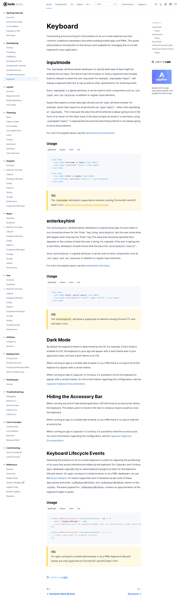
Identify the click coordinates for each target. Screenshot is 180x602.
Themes (9, 139)
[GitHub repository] (175, 4)
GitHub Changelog (14, 482)
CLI (71, 4)
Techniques (12, 379)
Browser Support (13, 491)
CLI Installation (12, 26)
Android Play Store (14, 363)
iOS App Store (12, 358)
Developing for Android (15, 65)
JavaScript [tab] (52, 149)
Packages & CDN (13, 31)
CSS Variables (11, 126)
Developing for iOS (14, 61)
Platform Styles (12, 121)
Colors (9, 135)
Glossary (9, 469)
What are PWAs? (13, 440)
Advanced (10, 148)
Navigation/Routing (14, 179)
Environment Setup (14, 22)
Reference (11, 464)
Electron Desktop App (15, 372)
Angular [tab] (62, 149)
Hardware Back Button (15, 74)
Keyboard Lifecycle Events (163, 49)
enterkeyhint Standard (98, 265)
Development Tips (13, 70)
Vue (8, 275)
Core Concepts (13, 422)
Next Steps (10, 35)
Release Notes (12, 478)
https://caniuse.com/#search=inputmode (86, 204)
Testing (9, 192)
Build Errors (11, 401)
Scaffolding (10, 56)
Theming (11, 112)
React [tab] (71, 149)
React (9, 213)
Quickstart (10, 222)
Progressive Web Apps (15, 206)
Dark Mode (10, 144)
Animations (11, 341)
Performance (11, 201)
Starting (9, 47)
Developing (12, 43)
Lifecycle (9, 174)
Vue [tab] (78, 149)
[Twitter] (165, 4)
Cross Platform (12, 431)
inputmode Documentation (100, 132)
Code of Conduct (13, 457)
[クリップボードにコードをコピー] (137, 157)
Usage (156, 31)
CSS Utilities (11, 105)
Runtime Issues (12, 405)
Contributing (13, 447)
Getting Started (14, 12)
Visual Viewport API (61, 478)
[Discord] (170, 4)
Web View (10, 435)
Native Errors (11, 410)
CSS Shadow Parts (13, 130)
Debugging (11, 396)
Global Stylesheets (13, 100)
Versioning (10, 473)
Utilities (10, 337)
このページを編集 (59, 577)
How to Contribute (14, 452)
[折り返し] (132, 516)
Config (9, 183)
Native (80, 4)
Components (61, 4)
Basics (8, 117)
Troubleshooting (13, 325)
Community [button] (127, 4)
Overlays (10, 254)
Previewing (10, 52)
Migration (10, 496)
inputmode (156, 27)
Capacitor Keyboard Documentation (66, 383)
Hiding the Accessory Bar (162, 45)
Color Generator (13, 153)
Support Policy (12, 487)
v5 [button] (87, 4)
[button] (156, 4)
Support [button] (141, 4)
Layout (10, 86)
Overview (10, 17)
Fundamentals (12, 426)
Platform (10, 188)
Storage (9, 197)
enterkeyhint (157, 34)
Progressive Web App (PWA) (17, 367)
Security (9, 384)
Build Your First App (14, 170)
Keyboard (10, 79)
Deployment (12, 353)
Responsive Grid (13, 96)
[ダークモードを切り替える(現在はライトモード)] (161, 4)
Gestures (10, 346)
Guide (49, 4)
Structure (10, 91)
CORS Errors (11, 414)
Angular (10, 160)
